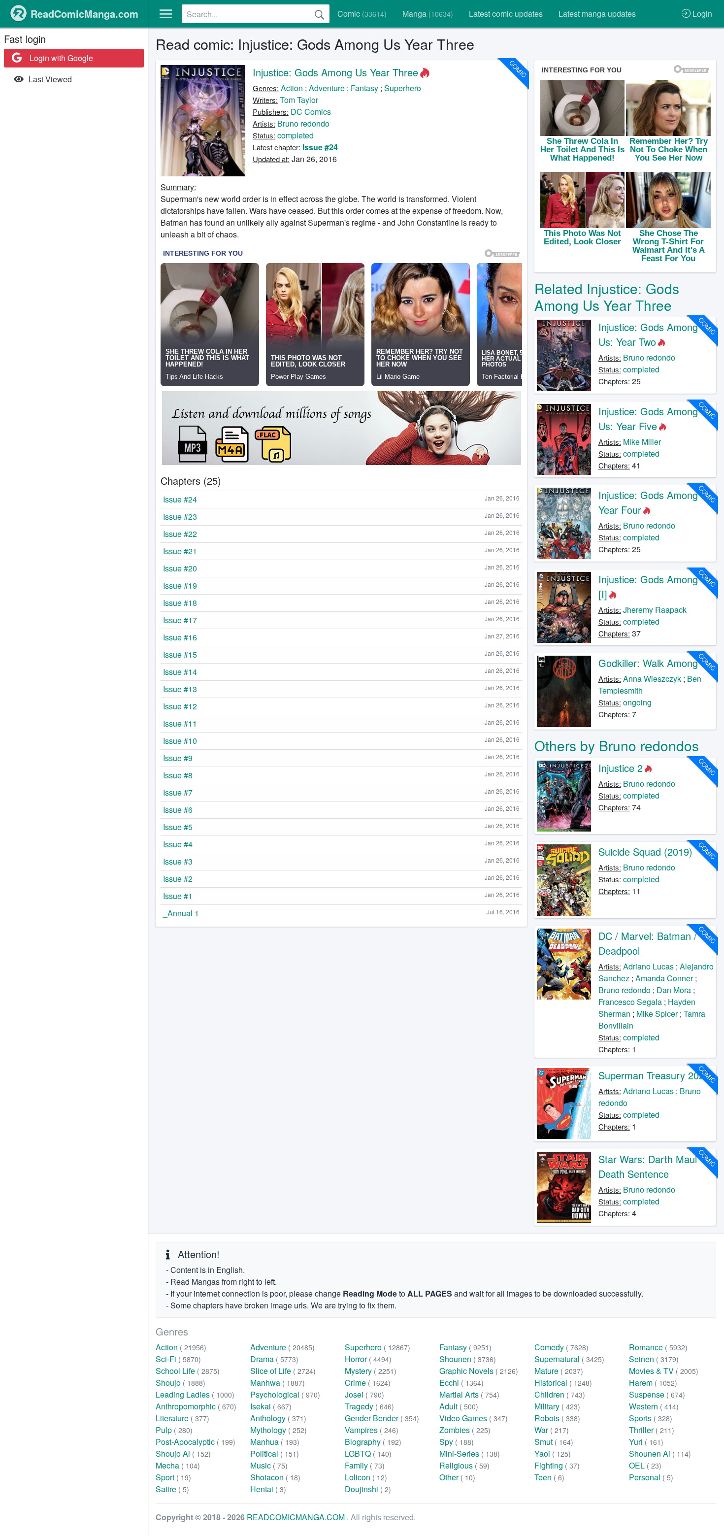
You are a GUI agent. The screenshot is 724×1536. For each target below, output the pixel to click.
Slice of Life (283, 1370)
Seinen (654, 1359)
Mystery (370, 1370)
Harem (653, 1382)
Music (269, 1465)
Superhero (402, 88)
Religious (464, 1465)
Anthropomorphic (196, 1406)
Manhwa (277, 1382)
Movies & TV (663, 1370)
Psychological (285, 1394)
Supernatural (569, 1359)
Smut (553, 1441)
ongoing (637, 702)
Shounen (467, 1359)
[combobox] (255, 13)
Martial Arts (469, 1394)
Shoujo (180, 1382)
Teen (549, 1477)
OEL (645, 1465)
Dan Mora (674, 990)
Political (274, 1453)
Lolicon (366, 1477)
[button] (166, 14)
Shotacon (275, 1477)
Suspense (657, 1394)
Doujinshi (368, 1489)
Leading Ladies (195, 1394)
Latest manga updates (597, 13)
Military (557, 1406)
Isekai (271, 1406)
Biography (373, 1441)
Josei (364, 1394)
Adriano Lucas (648, 966)
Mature (558, 1370)
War (551, 1430)
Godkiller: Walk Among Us (655, 663)
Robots (557, 1418)
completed (295, 135)
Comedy (561, 1347)
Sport (173, 1477)
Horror (368, 1359)
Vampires (371, 1430)
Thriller (651, 1430)
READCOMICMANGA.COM (297, 1517)
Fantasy (364, 88)
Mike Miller (642, 441)
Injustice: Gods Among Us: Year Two (648, 334)
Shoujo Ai (183, 1453)
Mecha (178, 1465)
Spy (456, 1441)
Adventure (327, 88)
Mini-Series (469, 1453)
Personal (651, 1477)
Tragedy (369, 1406)
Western (654, 1406)
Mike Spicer (657, 1013)
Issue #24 (320, 147)
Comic (362, 13)
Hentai (268, 1489)
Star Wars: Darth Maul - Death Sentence (650, 1166)
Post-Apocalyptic (195, 1441)
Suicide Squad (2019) (645, 851)
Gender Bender (382, 1418)
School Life (188, 1370)
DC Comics (311, 111)
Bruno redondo (303, 123)
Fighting (557, 1465)
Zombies (465, 1430)
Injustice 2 (620, 768)
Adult (458, 1406)
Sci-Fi (178, 1359)
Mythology (278, 1430)
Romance (658, 1347)
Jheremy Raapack (655, 609)
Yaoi (552, 1453)
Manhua (274, 1441)
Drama (274, 1359)
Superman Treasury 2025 (654, 1075)
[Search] (319, 13)
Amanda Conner (664, 978)
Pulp (174, 1430)
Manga (427, 13)
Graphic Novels (478, 1370)
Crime (368, 1382)
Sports (650, 1418)
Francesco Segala (630, 1001)
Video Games (473, 1418)
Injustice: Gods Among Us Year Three (335, 72)
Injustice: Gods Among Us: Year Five (648, 418)
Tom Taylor (299, 99)
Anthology (278, 1418)
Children (559, 1394)
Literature (182, 1418)
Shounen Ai (660, 1453)
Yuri (646, 1441)
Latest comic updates (506, 13)
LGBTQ (368, 1453)
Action (292, 88)
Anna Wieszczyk (652, 678)
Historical (563, 1382)
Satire (172, 1489)
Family (365, 1465)
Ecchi (461, 1382)
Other (457, 1477)
